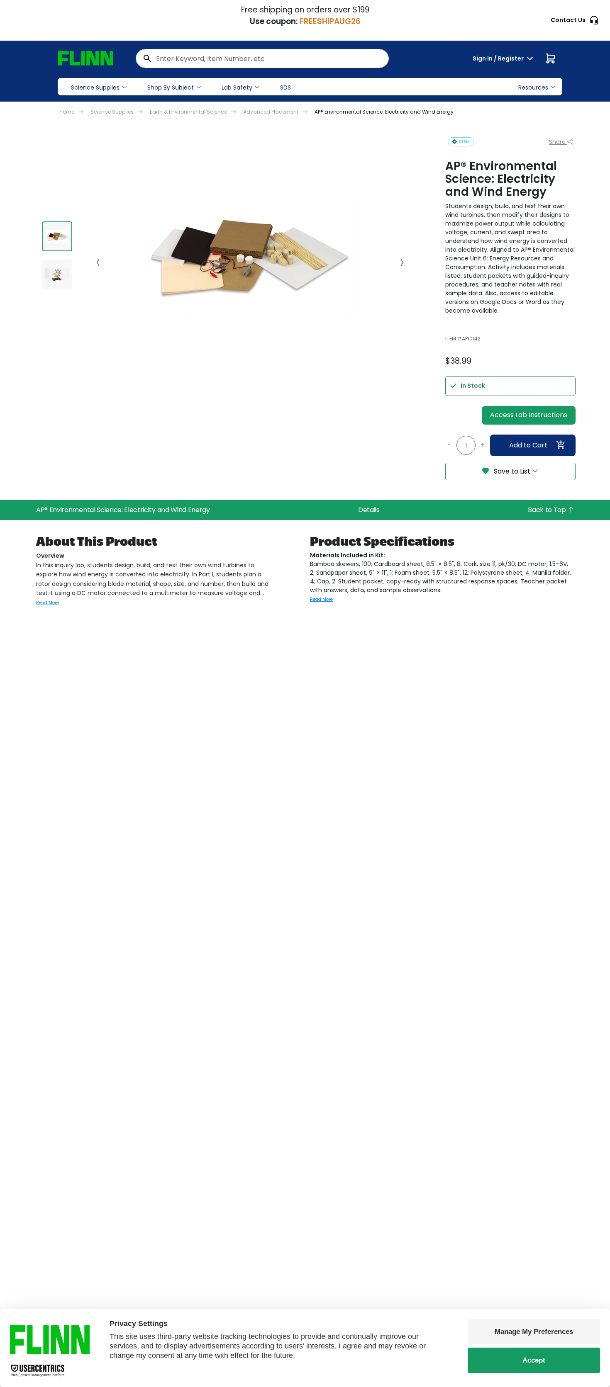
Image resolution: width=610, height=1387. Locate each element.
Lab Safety (237, 87)
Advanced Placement (270, 111)
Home (66, 111)
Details (369, 510)
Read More (47, 603)
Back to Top (547, 510)
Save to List (512, 471)
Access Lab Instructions (528, 415)
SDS (285, 87)
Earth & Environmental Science (188, 111)
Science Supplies (95, 87)
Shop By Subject (170, 87)
